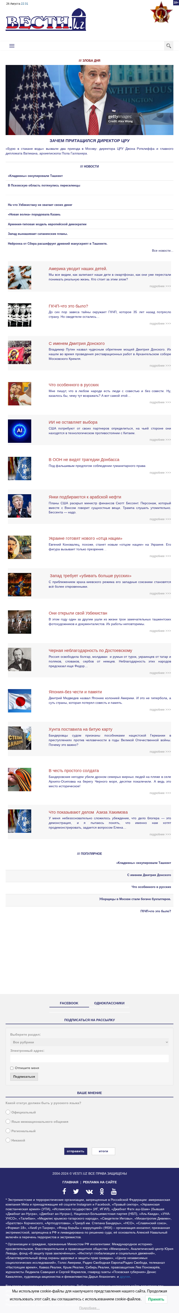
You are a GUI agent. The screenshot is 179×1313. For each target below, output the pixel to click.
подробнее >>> (160, 286)
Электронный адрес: (27, 1050)
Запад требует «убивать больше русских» (90, 575)
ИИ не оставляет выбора (73, 422)
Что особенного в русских (74, 385)
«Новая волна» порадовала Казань (34, 214)
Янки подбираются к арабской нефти (85, 497)
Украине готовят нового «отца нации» (85, 538)
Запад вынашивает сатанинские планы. (38, 234)
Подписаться (24, 1076)
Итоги (103, 1151)
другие (125, 1276)
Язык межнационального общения (39, 1121)
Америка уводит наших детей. (78, 268)
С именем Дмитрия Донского (77, 343)
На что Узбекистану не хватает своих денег (40, 205)
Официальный (23, 1112)
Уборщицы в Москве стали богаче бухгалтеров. (135, 899)
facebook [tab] (69, 1003)
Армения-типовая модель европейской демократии (47, 224)
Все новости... (162, 250)
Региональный (23, 1131)
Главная (70, 1182)
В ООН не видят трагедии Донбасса (84, 459)
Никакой (18, 1140)
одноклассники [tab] (109, 1003)
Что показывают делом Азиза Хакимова (88, 812)
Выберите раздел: (25, 1034)
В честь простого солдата (75, 770)
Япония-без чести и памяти (75, 692)
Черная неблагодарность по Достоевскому (90, 650)
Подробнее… (89, 1308)
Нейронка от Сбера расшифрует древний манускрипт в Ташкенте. (57, 243)
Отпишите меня (27, 1068)
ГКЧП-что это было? (68, 306)
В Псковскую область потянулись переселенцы (44, 185)
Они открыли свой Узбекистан (78, 613)
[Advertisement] (89, 958)
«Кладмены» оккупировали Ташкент (35, 176)
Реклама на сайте (100, 1182)
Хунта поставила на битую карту (80, 729)
